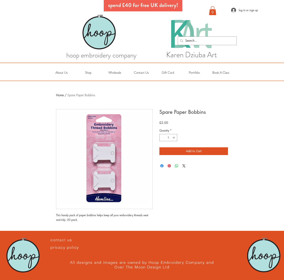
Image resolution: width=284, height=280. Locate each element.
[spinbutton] (168, 137)
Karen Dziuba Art (191, 54)
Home (60, 95)
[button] (212, 10)
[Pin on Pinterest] (169, 166)
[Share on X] (184, 166)
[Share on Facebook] (162, 166)
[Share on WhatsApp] (176, 166)
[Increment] (174, 137)
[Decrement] (162, 137)
